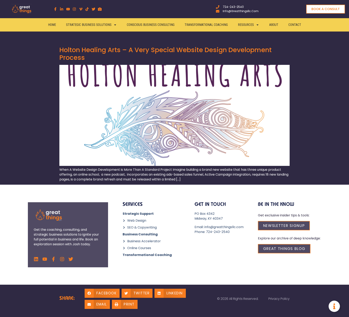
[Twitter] (70, 259)
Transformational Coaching (206, 25)
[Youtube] (44, 259)
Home (52, 25)
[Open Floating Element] (334, 306)
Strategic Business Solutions (88, 25)
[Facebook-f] (53, 259)
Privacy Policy (279, 298)
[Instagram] (62, 259)
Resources (246, 25)
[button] (102, 293)
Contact (294, 25)
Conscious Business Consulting (150, 25)
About (273, 25)
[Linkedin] (36, 259)
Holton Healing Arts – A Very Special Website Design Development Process (165, 53)
